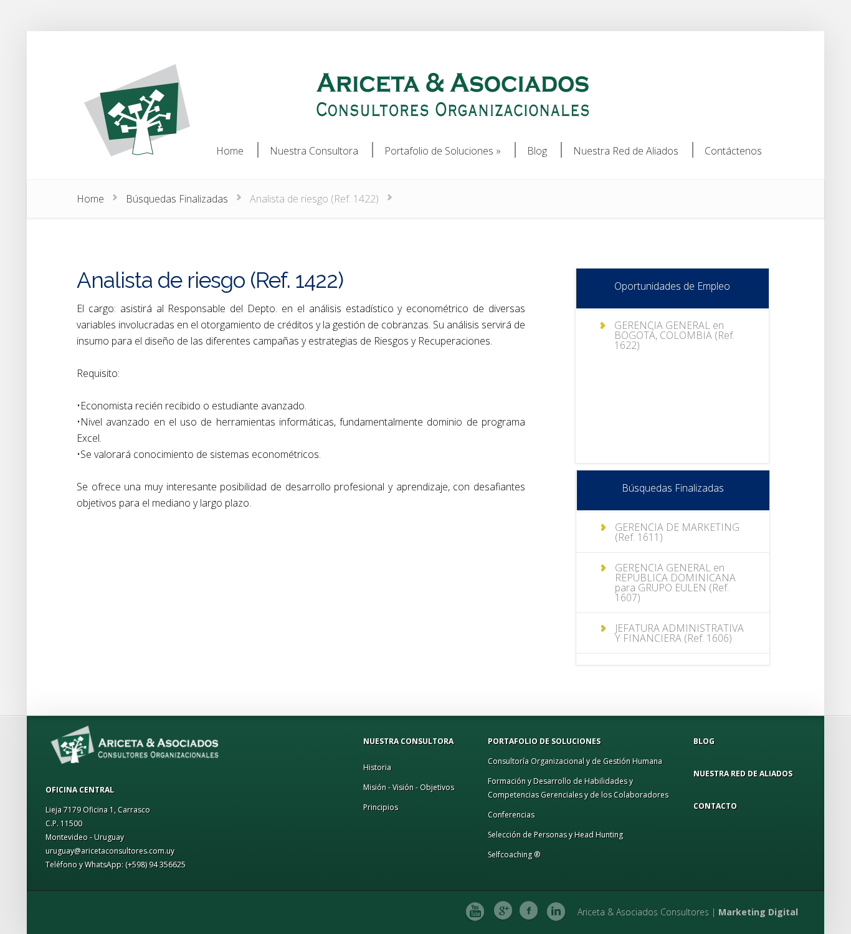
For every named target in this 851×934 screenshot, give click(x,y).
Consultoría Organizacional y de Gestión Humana (575, 761)
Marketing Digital (758, 912)
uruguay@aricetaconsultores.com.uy (109, 851)
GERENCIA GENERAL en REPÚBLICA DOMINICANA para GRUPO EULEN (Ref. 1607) (675, 582)
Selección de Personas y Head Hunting (555, 834)
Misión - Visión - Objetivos (408, 787)
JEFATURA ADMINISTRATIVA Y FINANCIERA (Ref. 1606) (679, 633)
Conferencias (511, 814)
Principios (380, 807)
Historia (377, 767)
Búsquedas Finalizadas (177, 199)
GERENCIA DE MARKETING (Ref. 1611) (677, 532)
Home (90, 199)
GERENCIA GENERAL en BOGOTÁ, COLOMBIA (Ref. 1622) (674, 335)
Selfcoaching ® (514, 854)
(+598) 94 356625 (155, 864)
